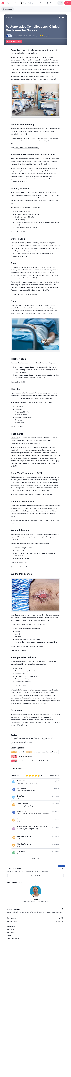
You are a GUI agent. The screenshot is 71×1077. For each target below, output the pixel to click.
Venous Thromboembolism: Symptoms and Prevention (33, 494)
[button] (61, 17)
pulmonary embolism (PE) (21, 506)
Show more (35, 858)
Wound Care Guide (20, 567)
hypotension (48, 308)
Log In (60, 3)
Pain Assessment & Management (25, 294)
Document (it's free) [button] (14, 41)
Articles (8, 17)
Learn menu (8, 9)
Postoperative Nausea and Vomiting (26, 148)
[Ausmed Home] (2, 3)
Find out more (35, 875)
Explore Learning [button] (12, 3)
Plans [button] (52, 3)
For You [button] (40, 3)
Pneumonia (14, 438)
